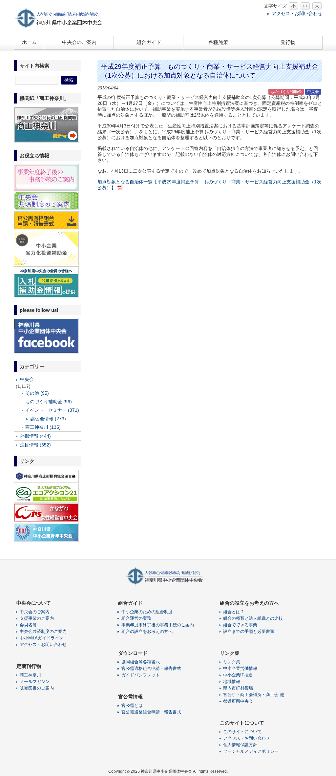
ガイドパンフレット (140, 674)
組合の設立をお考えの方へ (147, 631)
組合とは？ (233, 611)
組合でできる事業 (240, 624)
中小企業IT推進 (238, 674)
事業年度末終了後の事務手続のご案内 (157, 624)
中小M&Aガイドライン (41, 637)
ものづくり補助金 (286, 91)
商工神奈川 (30, 674)
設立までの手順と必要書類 (248, 631)
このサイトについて (242, 731)
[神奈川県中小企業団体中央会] (63, 28)
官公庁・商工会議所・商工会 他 (253, 694)
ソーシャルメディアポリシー (251, 751)
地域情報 (231, 681)
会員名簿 (28, 624)
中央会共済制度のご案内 (43, 631)
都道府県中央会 (238, 701)
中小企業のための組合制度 (147, 611)
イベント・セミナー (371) (52, 410)
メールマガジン (35, 681)
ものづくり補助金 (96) (48, 401)
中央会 (313, 91)
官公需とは (132, 705)
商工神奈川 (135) (43, 427)
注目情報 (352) (35, 444)
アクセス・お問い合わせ (297, 13)
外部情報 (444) (35, 436)
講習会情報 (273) (48, 418)
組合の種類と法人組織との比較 (253, 618)
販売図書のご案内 (37, 688)
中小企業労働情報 (240, 668)
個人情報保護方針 (240, 744)
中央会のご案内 (35, 611)
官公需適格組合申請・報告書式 (151, 668)
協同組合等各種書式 (140, 661)
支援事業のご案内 (37, 618)
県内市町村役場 (238, 688)
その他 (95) (37, 393)
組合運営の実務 (136, 618)
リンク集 (231, 661)
